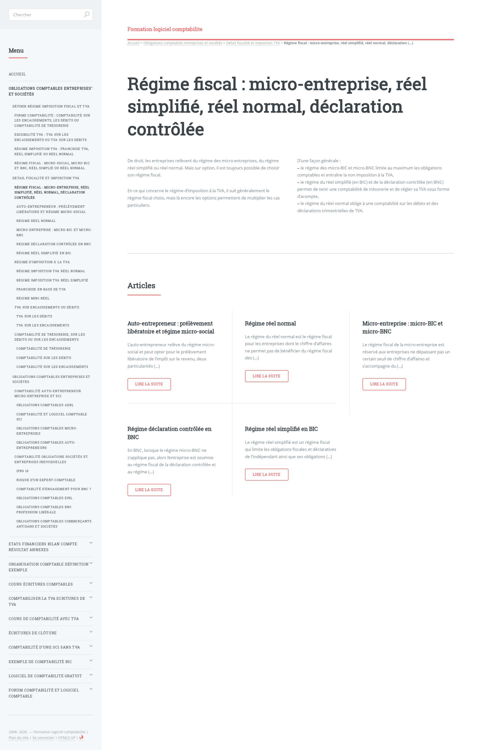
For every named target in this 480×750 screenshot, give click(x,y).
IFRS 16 (22, 471)
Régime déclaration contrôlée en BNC (53, 244)
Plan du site (18, 737)
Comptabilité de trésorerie (43, 348)
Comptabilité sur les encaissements (52, 367)
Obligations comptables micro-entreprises (47, 430)
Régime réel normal (36, 221)
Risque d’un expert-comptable (46, 480)
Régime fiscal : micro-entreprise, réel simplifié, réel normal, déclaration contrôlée (52, 192)
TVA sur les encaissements (42, 325)
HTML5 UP (66, 737)
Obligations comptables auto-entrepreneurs (46, 445)
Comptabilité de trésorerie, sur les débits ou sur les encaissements (49, 337)
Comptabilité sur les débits (44, 358)
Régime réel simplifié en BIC (44, 253)
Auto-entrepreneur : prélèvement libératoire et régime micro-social (51, 209)
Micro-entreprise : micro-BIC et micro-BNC (54, 232)
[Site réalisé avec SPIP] (81, 737)
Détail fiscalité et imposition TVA (253, 42)
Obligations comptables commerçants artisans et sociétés (54, 523)
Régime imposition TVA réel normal (51, 271)
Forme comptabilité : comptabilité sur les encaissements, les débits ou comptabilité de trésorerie (52, 120)
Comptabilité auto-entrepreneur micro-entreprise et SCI (47, 393)
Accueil (134, 42)
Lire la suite (149, 384)
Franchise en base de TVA (41, 289)
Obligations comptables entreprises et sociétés (183, 42)
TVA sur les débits (34, 316)
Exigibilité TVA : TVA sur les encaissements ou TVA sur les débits (50, 137)
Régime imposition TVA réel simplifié (52, 280)
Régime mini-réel (33, 298)
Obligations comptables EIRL (44, 498)
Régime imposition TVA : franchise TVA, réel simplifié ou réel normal (51, 151)
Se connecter (43, 737)
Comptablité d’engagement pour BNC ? (53, 489)
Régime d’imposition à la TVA (42, 262)
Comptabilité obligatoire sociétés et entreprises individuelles (51, 459)
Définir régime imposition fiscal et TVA (51, 106)
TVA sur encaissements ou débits (46, 307)
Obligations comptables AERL (45, 405)
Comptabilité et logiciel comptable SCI (51, 416)
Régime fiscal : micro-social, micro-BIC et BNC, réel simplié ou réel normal (52, 165)
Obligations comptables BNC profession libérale (44, 509)
